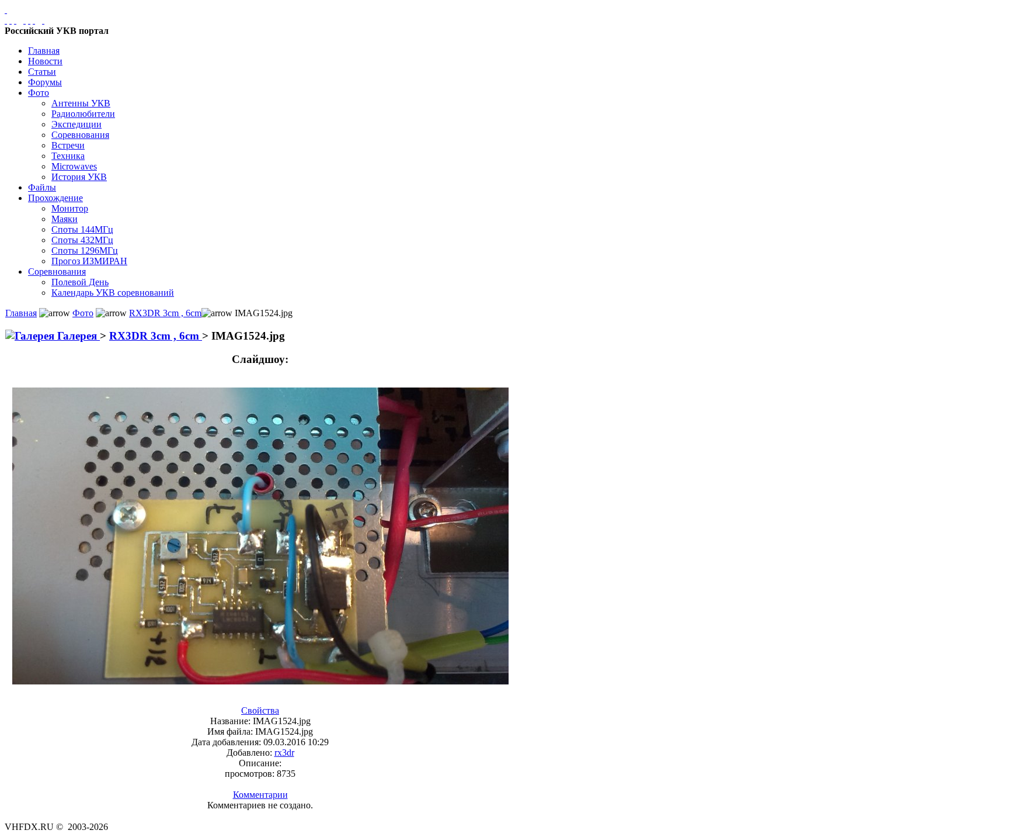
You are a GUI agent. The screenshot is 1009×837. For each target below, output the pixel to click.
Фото (38, 93)
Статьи (42, 72)
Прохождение (55, 198)
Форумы (45, 82)
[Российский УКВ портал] (6, 10)
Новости (45, 61)
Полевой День (80, 282)
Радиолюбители (83, 114)
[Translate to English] (43, 20)
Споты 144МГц (82, 229)
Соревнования (80, 135)
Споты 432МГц (82, 240)
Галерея (77, 336)
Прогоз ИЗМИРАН (89, 261)
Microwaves (74, 166)
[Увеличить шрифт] (24, 20)
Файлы (42, 187)
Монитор (69, 208)
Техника (68, 156)
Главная (44, 51)
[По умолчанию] (29, 20)
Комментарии (260, 795)
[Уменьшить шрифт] (34, 20)
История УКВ (79, 177)
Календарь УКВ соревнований (112, 293)
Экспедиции (76, 124)
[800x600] (15, 20)
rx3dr (284, 753)
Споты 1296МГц (84, 250)
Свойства (260, 710)
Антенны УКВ (80, 103)
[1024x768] (10, 20)
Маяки (64, 219)
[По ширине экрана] (6, 20)
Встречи (68, 145)
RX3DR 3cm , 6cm (165, 313)
